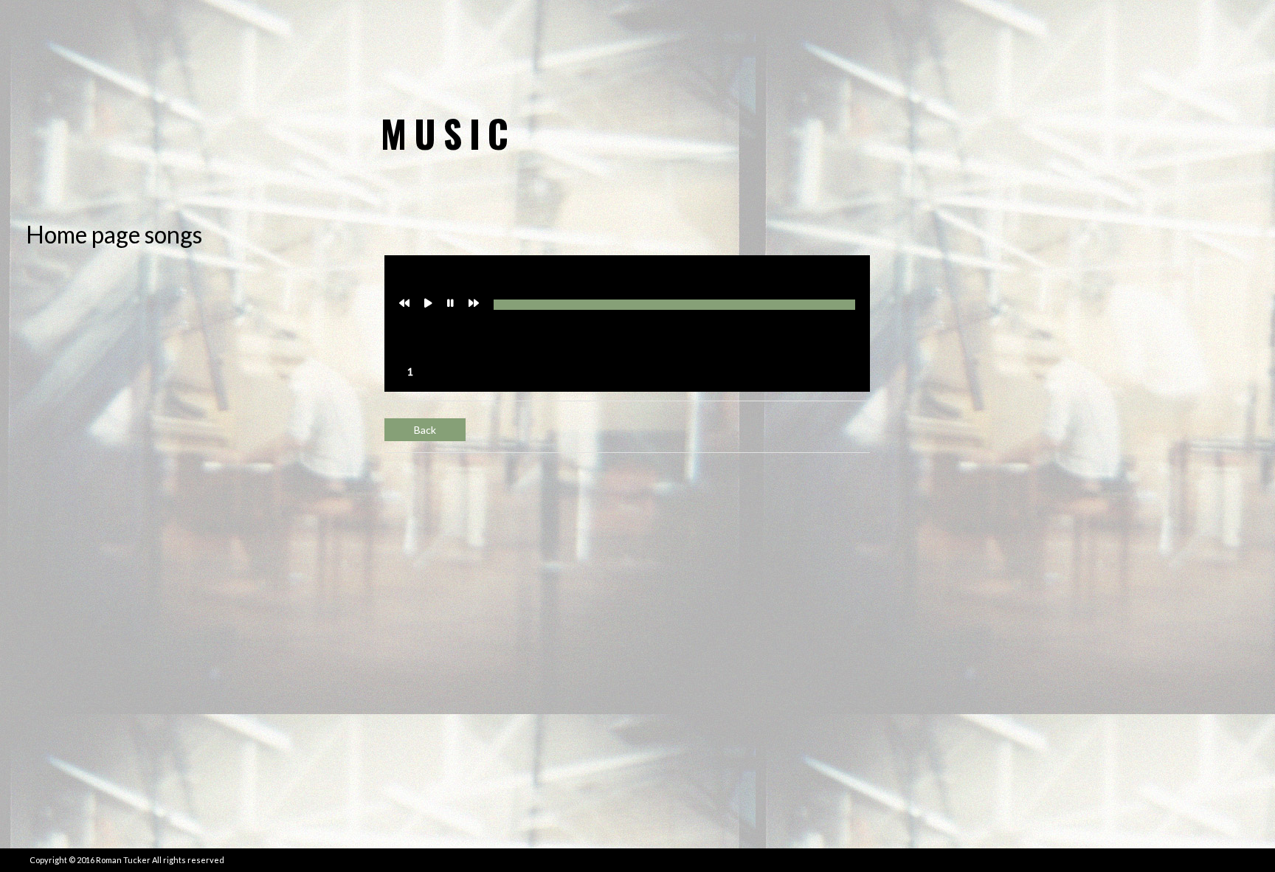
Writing (983, 48)
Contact (1167, 48)
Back (425, 429)
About (1096, 48)
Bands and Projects (872, 48)
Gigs (1042, 48)
